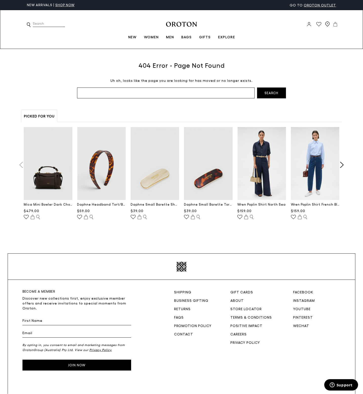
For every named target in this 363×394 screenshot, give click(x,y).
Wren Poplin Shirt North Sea (261, 204)
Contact (183, 334)
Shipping (182, 292)
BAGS (186, 37)
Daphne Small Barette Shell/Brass (155, 204)
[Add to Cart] (33, 217)
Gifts (205, 37)
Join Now (76, 365)
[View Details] (38, 217)
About (237, 300)
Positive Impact (246, 326)
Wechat (301, 326)
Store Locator (246, 309)
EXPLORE (226, 37)
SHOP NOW (65, 5)
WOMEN (151, 37)
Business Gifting (191, 300)
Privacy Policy (245, 342)
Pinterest (303, 317)
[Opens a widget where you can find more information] (341, 385)
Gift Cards (241, 292)
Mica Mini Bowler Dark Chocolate (48, 204)
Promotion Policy (193, 326)
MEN (170, 37)
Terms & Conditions (251, 317)
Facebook (303, 292)
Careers (238, 334)
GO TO (313, 5)
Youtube (302, 309)
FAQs (179, 317)
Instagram (304, 300)
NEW (132, 37)
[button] (28, 24)
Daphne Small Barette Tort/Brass (208, 204)
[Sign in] (309, 24)
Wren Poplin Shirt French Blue (315, 204)
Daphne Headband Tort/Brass (101, 204)
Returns (182, 309)
